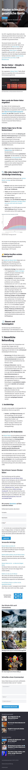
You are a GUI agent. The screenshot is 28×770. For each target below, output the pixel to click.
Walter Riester (13, 50)
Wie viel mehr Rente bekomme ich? (16, 722)
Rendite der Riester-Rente (10, 260)
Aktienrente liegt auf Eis (8, 629)
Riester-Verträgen (19, 271)
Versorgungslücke (16, 157)
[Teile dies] (16, 594)
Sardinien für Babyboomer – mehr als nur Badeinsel (16, 740)
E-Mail (4, 523)
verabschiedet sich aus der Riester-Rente (12, 478)
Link (3, 535)
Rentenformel (5, 59)
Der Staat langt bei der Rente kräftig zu (11, 671)
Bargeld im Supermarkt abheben (16, 728)
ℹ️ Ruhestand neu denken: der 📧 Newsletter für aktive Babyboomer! (16, 746)
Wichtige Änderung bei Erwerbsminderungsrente (14, 650)
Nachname (4, 517)
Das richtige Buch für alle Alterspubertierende (14, 717)
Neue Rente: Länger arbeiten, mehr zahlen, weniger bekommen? (16, 752)
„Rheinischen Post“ (10, 487)
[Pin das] (16, 597)
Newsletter (13, 503)
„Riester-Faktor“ (14, 71)
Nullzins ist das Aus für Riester (9, 573)
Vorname (4, 512)
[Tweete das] (20, 594)
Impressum (5, 767)
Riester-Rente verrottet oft (8, 546)
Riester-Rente (15, 46)
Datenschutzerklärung (7, 763)
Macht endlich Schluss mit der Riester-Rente (13, 554)
